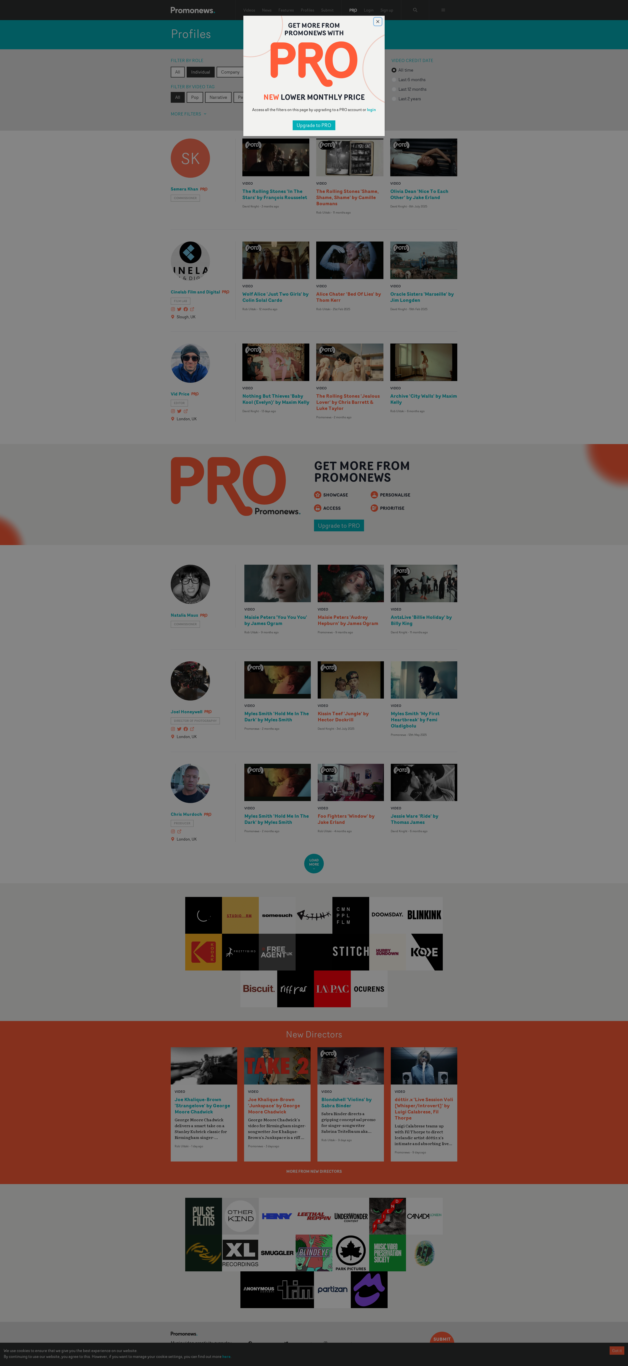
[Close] (378, 22)
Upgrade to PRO (314, 125)
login (371, 110)
